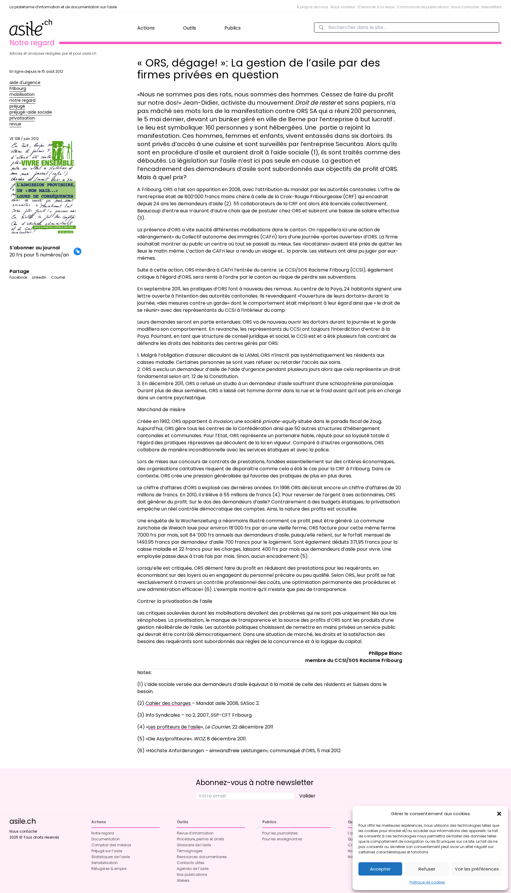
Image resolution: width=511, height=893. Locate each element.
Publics (232, 28)
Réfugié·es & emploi (109, 868)
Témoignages (190, 850)
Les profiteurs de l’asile (174, 727)
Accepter (380, 869)
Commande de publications (423, 6)
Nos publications (192, 874)
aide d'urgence (25, 82)
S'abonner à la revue (376, 6)
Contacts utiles (190, 862)
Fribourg (17, 88)
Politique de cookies (427, 882)
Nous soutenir (343, 6)
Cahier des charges (168, 703)
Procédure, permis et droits (200, 839)
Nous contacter (465, 6)
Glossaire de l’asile (194, 844)
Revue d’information (195, 833)
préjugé (17, 106)
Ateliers (183, 880)
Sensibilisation (104, 862)
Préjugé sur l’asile (106, 850)
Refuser (426, 869)
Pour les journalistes (280, 833)
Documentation (105, 839)
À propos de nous (312, 6)
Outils (189, 28)
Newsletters (491, 6)
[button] (499, 814)
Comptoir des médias (111, 844)
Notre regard (102, 833)
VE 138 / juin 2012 (24, 138)
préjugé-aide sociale (30, 112)
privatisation (22, 118)
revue (15, 124)
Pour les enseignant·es (282, 839)
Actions (146, 28)
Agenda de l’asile (192, 868)
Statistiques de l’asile (110, 856)
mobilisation (22, 94)
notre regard (22, 100)
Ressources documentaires (202, 856)
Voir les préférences (477, 869)
